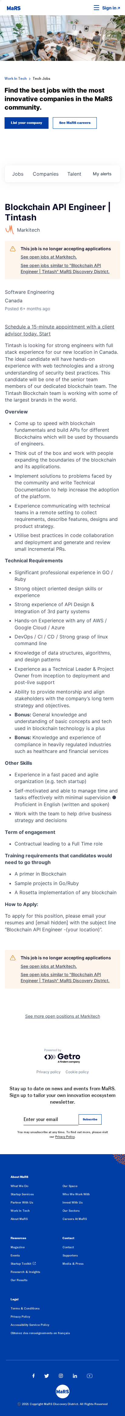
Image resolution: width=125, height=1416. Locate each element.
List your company (26, 123)
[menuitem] (36, 1187)
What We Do (19, 1186)
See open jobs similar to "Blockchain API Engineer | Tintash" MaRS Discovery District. (65, 268)
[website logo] (14, 7)
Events (15, 1255)
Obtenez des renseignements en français (40, 1333)
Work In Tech (16, 78)
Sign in (109, 7)
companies (46, 174)
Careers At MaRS (74, 1219)
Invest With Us (72, 1202)
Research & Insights (25, 1272)
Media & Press (72, 1263)
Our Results (19, 1280)
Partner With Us (22, 1202)
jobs (17, 174)
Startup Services (22, 1194)
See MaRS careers (74, 123)
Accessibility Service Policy (30, 1324)
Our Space (69, 1186)
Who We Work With (76, 1194)
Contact (68, 1247)
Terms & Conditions (25, 1308)
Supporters (70, 1255)
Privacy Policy (65, 1136)
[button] (87, 7)
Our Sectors (70, 1210)
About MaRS (19, 1219)
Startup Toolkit (21, 1263)
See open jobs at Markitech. (49, 256)
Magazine (18, 1247)
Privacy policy (48, 1072)
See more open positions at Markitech (62, 1016)
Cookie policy (77, 1072)
